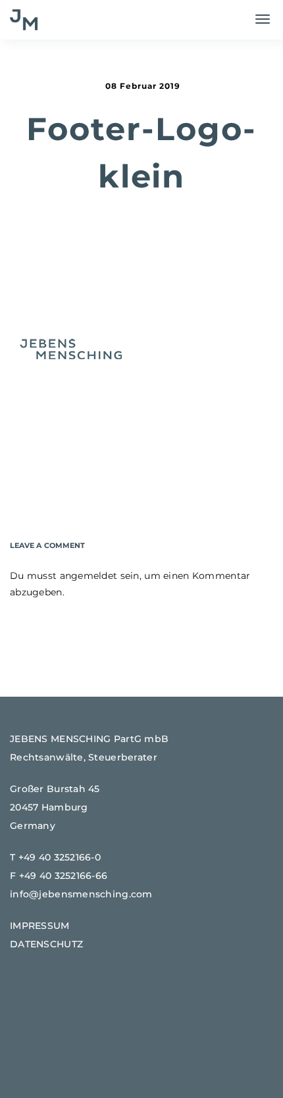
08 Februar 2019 (142, 86)
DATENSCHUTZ (46, 944)
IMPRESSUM (40, 926)
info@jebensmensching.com (81, 894)
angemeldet (89, 576)
